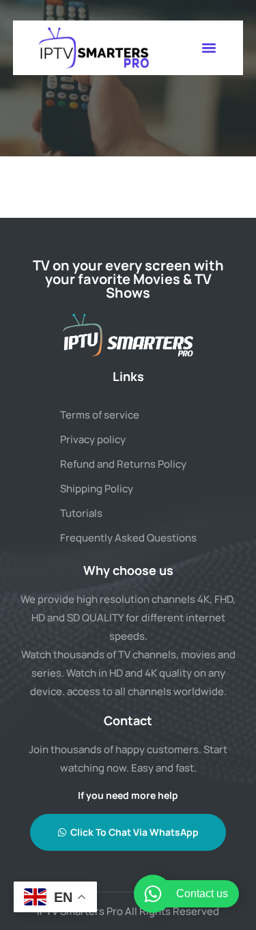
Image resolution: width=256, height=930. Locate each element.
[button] (208, 48)
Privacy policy (93, 439)
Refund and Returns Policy (123, 464)
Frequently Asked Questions (128, 538)
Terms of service (99, 415)
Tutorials (81, 513)
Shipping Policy (96, 488)
